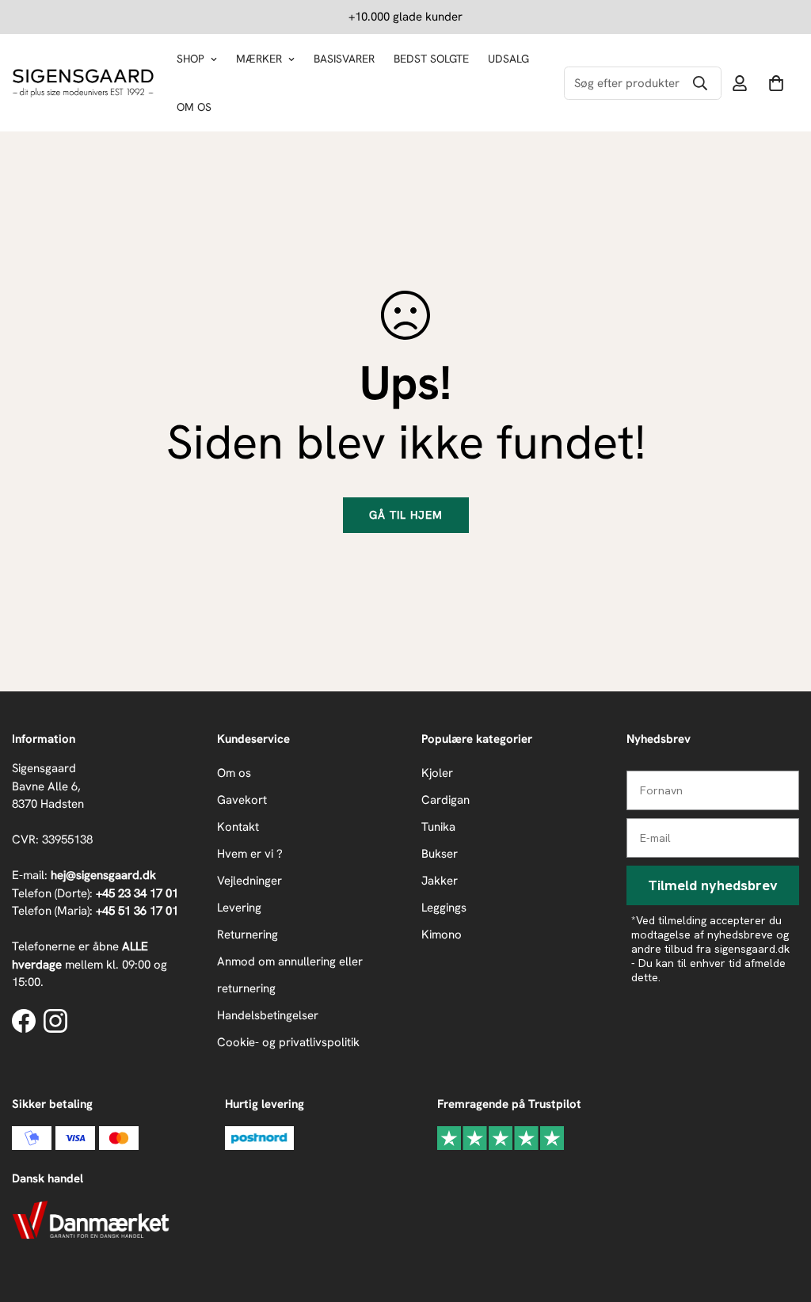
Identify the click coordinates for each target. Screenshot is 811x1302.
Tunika (438, 827)
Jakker (439, 881)
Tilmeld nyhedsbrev (713, 885)
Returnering (247, 934)
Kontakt (238, 827)
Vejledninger (249, 881)
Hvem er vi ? (250, 854)
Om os (194, 107)
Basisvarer (344, 58)
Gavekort (242, 800)
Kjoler (437, 773)
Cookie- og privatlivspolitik (288, 1042)
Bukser (439, 854)
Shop (190, 58)
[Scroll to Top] (780, 1215)
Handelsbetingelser (267, 1015)
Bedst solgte (431, 58)
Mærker (259, 58)
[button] (776, 83)
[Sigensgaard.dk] (83, 83)
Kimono (441, 934)
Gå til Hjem (406, 515)
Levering (239, 908)
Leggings (443, 908)
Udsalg (508, 58)
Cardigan (445, 800)
